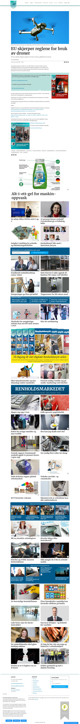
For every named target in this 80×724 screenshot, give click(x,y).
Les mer (36, 699)
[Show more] (40, 91)
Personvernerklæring (37, 691)
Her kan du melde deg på (18, 88)
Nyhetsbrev (60, 2)
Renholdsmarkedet (38, 2)
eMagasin (66, 2)
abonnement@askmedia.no (17, 683)
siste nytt (29, 150)
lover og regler (37, 150)
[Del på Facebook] (64, 62)
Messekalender (36, 687)
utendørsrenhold (20, 150)
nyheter (25, 152)
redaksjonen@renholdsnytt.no (17, 685)
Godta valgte (16, 720)
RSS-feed (35, 693)
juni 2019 (44, 150)
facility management (61, 150)
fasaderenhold (51, 150)
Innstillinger (9, 720)
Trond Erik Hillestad (15, 689)
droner (13, 150)
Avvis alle (23, 720)
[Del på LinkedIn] (66, 62)
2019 (21, 152)
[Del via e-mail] (68, 62)
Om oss (55, 2)
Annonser (51, 2)
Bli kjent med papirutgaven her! (19, 80)
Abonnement (45, 2)
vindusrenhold (15, 152)
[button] (13, 511)
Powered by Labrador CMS (40, 722)
